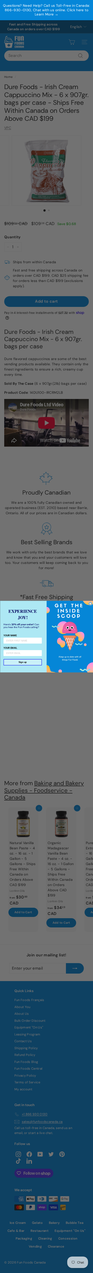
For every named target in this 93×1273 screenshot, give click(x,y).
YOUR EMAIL (10, 647)
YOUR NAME (10, 635)
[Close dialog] (90, 603)
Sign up (22, 662)
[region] (46, 10)
